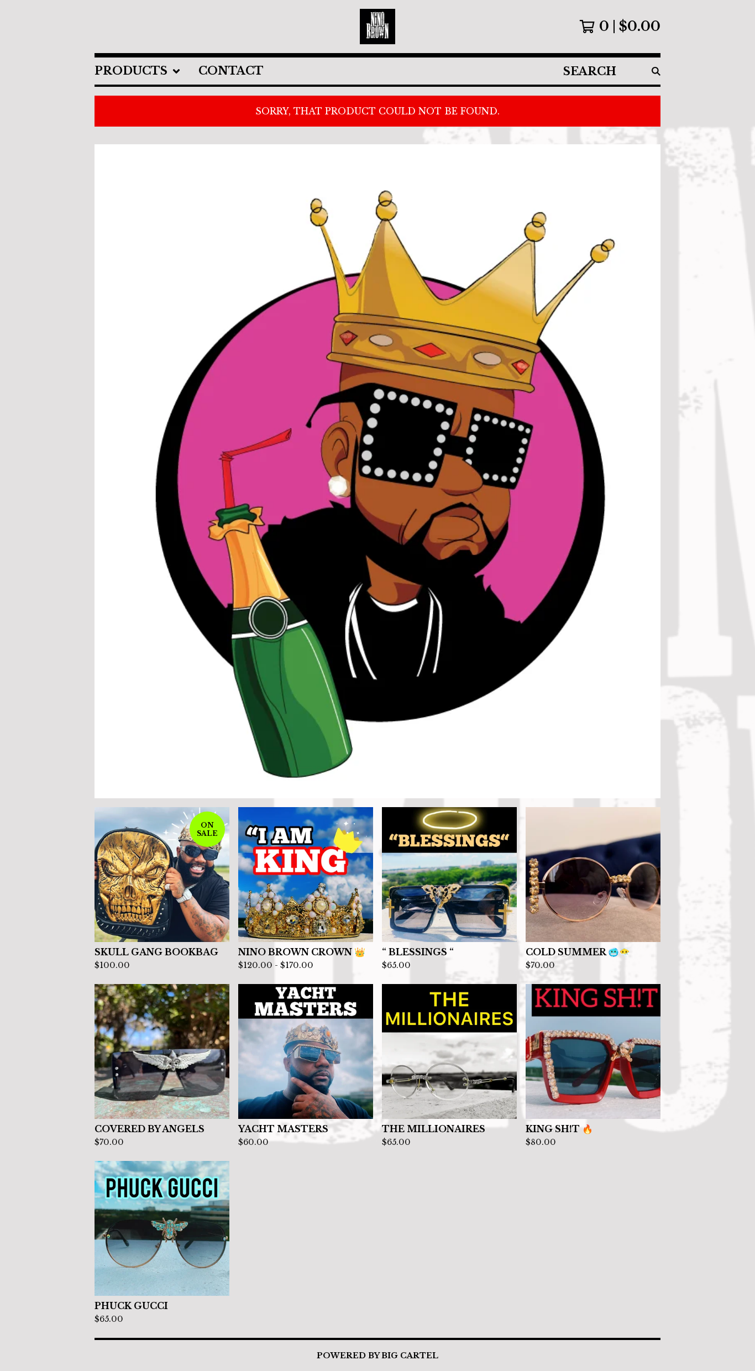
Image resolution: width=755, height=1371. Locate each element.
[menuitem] (138, 71)
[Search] (656, 71)
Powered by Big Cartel (377, 1355)
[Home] (377, 26)
